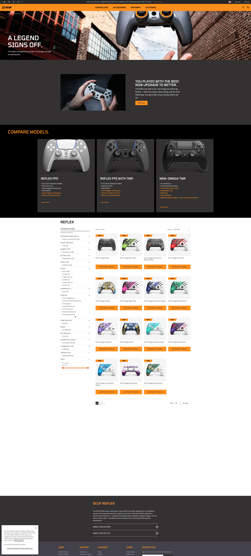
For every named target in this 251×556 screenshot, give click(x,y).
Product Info (130, 554)
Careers (100, 554)
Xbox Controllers (64, 554)
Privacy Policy (19, 540)
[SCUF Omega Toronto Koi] (107, 328)
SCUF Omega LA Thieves (176, 258)
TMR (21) (66, 349)
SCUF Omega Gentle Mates (128, 383)
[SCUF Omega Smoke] (107, 244)
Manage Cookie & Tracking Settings (20, 548)
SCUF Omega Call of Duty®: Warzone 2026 (153, 259)
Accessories (119, 7)
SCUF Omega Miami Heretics (153, 383)
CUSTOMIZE (150, 7)
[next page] (104, 403)
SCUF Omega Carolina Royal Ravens (105, 384)
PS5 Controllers (17, 13)
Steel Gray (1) (68, 282)
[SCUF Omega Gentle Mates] (131, 369)
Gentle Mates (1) (69, 306)
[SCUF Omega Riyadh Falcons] (179, 287)
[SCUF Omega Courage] (107, 287)
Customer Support (85, 554)
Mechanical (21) (68, 252)
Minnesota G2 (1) (69, 315)
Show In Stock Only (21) (71, 239)
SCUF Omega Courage (103, 301)
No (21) (65, 323)
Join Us (246, 2)
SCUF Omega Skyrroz (126, 342)
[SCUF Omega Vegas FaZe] (131, 287)
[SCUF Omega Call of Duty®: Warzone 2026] (155, 244)
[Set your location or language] (230, 2)
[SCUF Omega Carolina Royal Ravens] (107, 369)
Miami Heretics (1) (69, 312)
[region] (20, 539)
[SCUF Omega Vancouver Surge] (155, 328)
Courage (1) (67, 304)
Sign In (237, 2)
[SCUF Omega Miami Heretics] (155, 369)
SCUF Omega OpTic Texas (128, 258)
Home (9, 13)
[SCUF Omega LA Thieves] (179, 244)
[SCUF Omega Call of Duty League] (155, 287)
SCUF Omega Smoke (102, 258)
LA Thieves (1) (68, 309)
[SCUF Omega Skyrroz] (131, 328)
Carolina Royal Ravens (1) (72, 301)
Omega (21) (67, 330)
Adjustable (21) (68, 356)
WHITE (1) (66, 285)
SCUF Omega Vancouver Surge (154, 342)
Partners (136, 7)
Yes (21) (65, 246)
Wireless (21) (67, 265)
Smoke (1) (66, 280)
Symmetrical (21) (69, 343)
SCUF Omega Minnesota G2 (177, 342)
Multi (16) (66, 271)
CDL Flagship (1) (68, 298)
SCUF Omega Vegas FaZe (128, 301)
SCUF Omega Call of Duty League (154, 301)
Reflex (23, 13)
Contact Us (83, 552)
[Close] (36, 528)
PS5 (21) (66, 292)
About (99, 552)
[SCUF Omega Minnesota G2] (179, 328)
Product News (130, 552)
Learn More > (45, 202)
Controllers (101, 7)
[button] (7, 7)
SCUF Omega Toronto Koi (104, 342)
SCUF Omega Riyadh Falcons (177, 301)
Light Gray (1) (67, 277)
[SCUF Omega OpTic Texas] (131, 244)
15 (176, 403)
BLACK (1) (66, 274)
